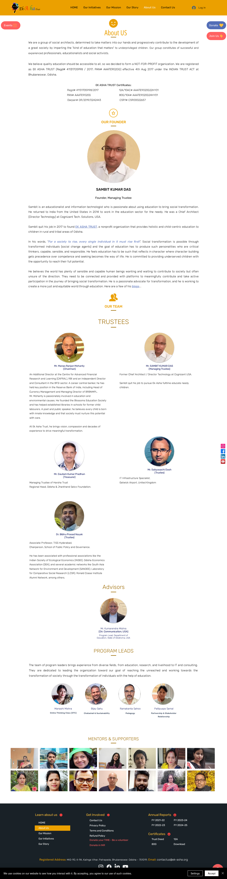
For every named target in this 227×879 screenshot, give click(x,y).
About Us (43, 828)
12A (176, 839)
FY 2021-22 (158, 820)
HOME (41, 822)
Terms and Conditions (102, 830)
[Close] (223, 873)
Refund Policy (97, 835)
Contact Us (96, 820)
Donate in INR (97, 845)
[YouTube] (223, 461)
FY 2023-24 (180, 820)
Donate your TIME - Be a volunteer (109, 840)
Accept (211, 873)
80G (154, 844)
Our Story (43, 843)
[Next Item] (210, 769)
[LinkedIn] (223, 456)
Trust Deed (158, 839)
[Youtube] (125, 867)
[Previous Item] (17, 769)
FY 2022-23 (158, 825)
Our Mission (44, 833)
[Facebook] (223, 451)
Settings (195, 873)
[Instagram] (223, 446)
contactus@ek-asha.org (172, 859)
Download (179, 844)
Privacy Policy (98, 825)
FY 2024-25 (180, 825)
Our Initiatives (46, 838)
